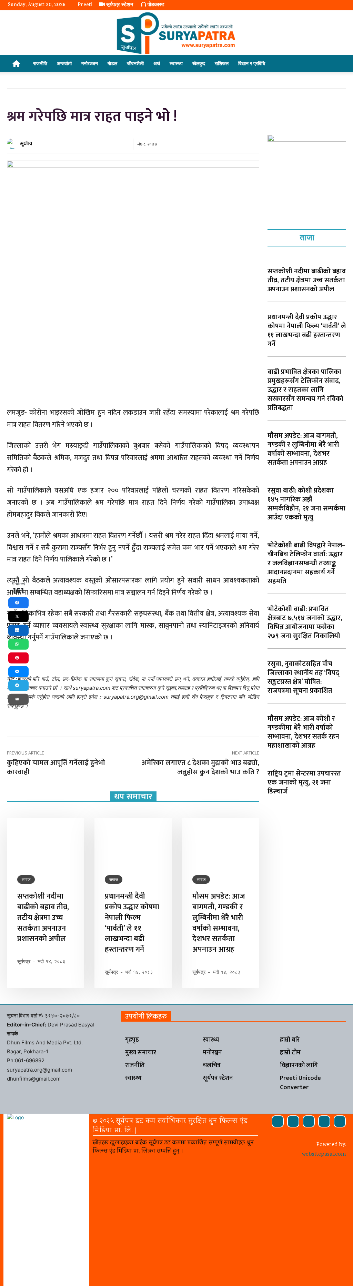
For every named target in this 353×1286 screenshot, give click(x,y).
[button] (337, 64)
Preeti (85, 5)
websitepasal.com (324, 1154)
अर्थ (156, 63)
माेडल (112, 63)
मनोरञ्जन (89, 63)
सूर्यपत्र (26, 143)
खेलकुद (198, 63)
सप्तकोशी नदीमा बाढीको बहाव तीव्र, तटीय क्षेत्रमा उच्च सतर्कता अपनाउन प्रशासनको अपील (43, 917)
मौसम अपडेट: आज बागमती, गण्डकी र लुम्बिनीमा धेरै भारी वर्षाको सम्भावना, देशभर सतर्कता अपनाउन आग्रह (218, 923)
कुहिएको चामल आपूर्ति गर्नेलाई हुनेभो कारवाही (56, 767)
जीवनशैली (135, 63)
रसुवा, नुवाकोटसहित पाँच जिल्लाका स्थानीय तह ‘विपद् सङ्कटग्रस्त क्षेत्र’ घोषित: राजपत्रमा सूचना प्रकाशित (303, 677)
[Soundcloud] (293, 1121)
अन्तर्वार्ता (64, 63)
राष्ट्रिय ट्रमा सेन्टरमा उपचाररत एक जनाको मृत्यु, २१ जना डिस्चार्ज (304, 782)
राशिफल (222, 63)
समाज (26, 879)
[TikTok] (309, 1121)
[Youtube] (340, 1121)
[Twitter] (324, 1121)
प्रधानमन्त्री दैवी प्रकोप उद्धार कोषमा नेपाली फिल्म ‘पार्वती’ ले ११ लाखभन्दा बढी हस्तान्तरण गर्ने (132, 923)
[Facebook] (278, 1121)
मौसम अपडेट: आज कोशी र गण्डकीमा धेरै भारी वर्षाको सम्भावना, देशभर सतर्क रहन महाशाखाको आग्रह (303, 732)
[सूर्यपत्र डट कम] (176, 33)
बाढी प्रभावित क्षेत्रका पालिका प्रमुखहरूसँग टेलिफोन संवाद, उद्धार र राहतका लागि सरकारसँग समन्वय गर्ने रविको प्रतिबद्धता (305, 390)
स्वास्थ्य (176, 63)
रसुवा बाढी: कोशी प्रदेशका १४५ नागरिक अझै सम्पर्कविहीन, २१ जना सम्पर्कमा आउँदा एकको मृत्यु (306, 504)
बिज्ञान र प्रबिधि (251, 63)
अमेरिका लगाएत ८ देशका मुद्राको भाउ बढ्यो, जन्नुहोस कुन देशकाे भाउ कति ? (200, 767)
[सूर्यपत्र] (13, 144)
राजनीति (40, 63)
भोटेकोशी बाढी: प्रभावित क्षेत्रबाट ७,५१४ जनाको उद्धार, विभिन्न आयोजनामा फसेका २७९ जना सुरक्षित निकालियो (305, 622)
